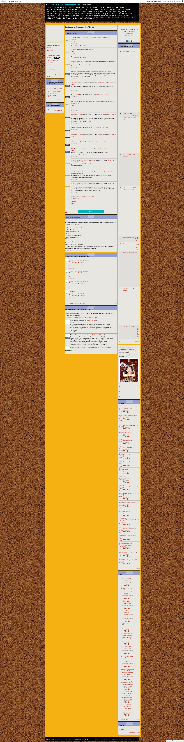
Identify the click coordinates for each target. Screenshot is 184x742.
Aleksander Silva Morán (88, 37)
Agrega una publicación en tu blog (76, 303)
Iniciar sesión (157, 1)
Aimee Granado (75, 82)
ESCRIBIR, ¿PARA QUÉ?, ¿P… (131, 486)
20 (129, 549)
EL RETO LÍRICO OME (129, 528)
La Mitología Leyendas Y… (130, 425)
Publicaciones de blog (51, 60)
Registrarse (150, 1)
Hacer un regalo (57, 110)
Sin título (73, 40)
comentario (93, 71)
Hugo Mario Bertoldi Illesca (78, 71)
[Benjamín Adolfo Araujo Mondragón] (59, 90)
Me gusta (51, 50)
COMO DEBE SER (137, 238)
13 (126, 436)
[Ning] (4, 1)
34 (126, 444)
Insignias (97, 739)
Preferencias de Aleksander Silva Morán (54, 75)
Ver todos (60, 100)
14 (126, 429)
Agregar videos (124, 719)
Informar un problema (107, 739)
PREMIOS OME (127, 440)
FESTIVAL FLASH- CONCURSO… (128, 477)
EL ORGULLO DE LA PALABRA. (127, 673)
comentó (92, 61)
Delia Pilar (73, 149)
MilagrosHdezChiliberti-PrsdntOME (99, 347)
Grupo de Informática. (128, 447)
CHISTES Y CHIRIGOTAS (130, 552)
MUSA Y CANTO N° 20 (129, 536)
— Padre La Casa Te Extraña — (127, 592)
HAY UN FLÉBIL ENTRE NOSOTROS (127, 696)
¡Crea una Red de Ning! (15, 1)
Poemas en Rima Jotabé (129, 462)
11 (129, 490)
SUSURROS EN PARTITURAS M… (131, 520)
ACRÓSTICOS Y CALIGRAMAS (127, 544)
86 (126, 419)
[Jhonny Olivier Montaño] (54, 90)
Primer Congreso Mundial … (130, 560)
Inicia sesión (129, 35)
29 (129, 436)
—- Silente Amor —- (127, 648)
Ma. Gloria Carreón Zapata (128, 677)
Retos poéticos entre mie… (130, 502)
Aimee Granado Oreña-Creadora (65, 739)
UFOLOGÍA (126, 470)
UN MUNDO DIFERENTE (127, 709)
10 (129, 499)
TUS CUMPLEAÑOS (127, 684)
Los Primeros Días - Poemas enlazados (127, 638)
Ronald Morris (92, 320)
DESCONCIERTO (76, 103)
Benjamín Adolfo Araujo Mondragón (80, 61)
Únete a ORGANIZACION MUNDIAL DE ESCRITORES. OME (81, 317)
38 (129, 539)
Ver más (73, 41)
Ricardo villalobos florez (128, 686)
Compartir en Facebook (54, 55)
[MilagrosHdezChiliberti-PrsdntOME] (49, 95)
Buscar (182, 1)
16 (129, 466)
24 (129, 532)
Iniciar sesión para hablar (173, 741)
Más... (91, 211)
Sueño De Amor (127, 626)
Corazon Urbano (127, 408)
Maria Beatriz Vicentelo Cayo (78, 160)
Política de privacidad (120, 739)
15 (129, 482)
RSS (66, 212)
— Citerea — (127, 603)
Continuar (71, 268)
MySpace (50, 58)
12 (129, 524)
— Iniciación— (127, 580)
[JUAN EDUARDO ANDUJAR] (49, 90)
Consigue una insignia (134, 732)
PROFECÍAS (126, 512)
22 (129, 419)
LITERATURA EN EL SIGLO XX (130, 494)
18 (129, 444)
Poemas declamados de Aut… (131, 455)
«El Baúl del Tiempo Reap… (130, 415)
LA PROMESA (135, 114)
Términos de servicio (132, 739)
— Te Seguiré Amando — (127, 615)
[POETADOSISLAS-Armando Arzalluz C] (54, 95)
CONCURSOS (127, 432)
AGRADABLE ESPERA (138, 332)
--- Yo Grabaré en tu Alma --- (127, 660)
